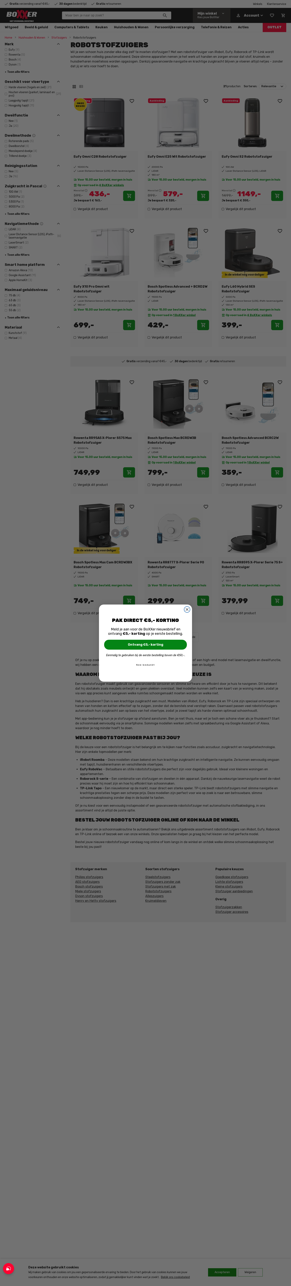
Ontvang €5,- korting (145, 644)
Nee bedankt (145, 664)
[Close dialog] (187, 609)
